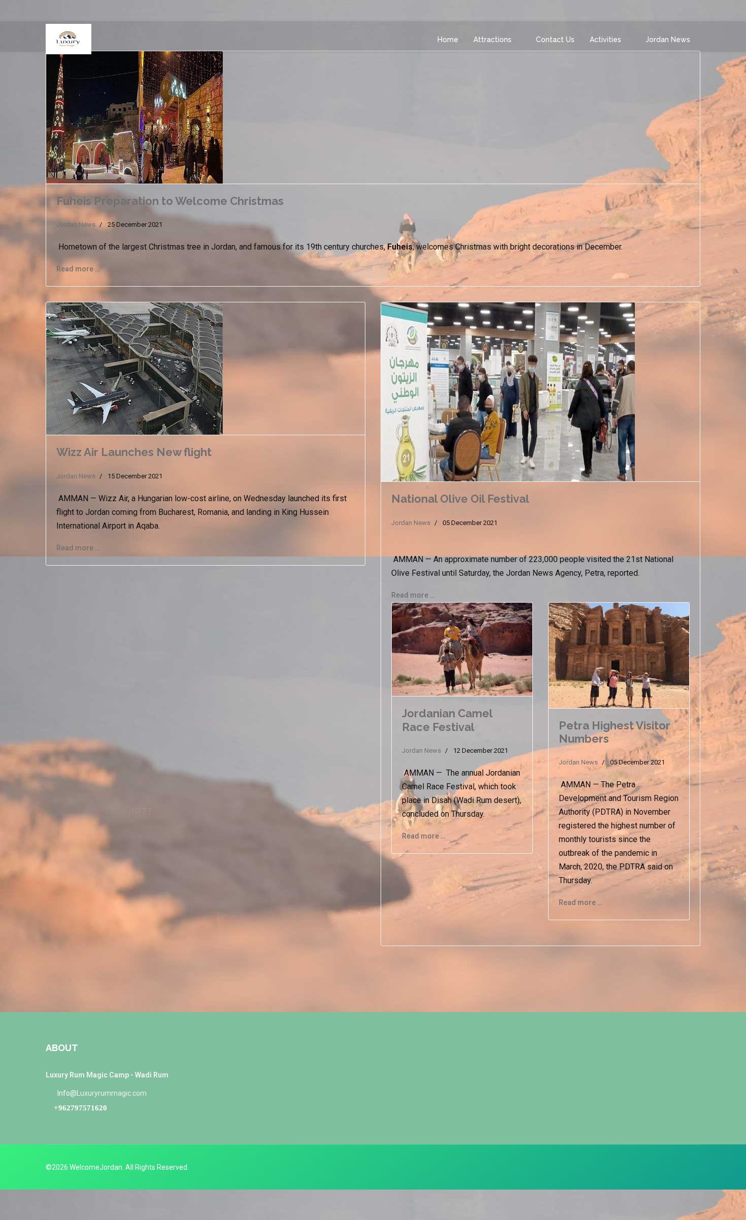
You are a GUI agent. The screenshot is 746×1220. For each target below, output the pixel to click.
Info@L (68, 1093)
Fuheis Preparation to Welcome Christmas (170, 200)
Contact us (555, 40)
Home (447, 40)
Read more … (78, 269)
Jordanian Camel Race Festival (447, 720)
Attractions (492, 40)
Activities (605, 40)
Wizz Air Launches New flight (134, 452)
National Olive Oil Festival (460, 498)
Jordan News (668, 40)
